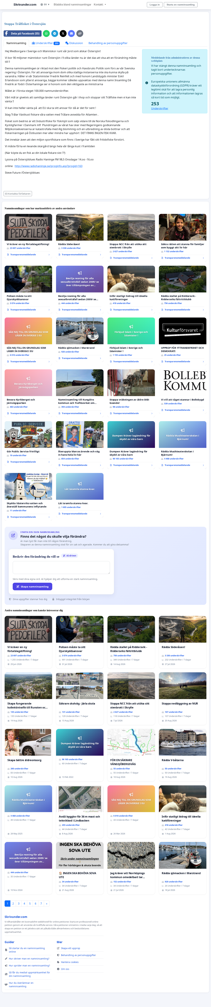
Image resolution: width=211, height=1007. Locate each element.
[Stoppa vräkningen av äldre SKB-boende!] (131, 393)
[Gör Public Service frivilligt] (28, 443)
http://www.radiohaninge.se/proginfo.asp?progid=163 (48, 166)
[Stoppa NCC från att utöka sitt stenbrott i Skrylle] (131, 238)
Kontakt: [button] (99, 4)
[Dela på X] (63, 33)
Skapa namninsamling (35, 586)
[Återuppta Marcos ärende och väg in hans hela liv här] (80, 445)
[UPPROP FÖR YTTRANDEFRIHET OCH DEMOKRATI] (182, 341)
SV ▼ (47, 4)
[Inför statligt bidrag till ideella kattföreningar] (131, 290)
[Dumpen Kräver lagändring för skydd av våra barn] (131, 445)
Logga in (155, 4)
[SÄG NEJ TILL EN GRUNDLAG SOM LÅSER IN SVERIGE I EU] (28, 341)
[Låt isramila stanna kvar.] (80, 495)
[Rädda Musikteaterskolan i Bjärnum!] (182, 445)
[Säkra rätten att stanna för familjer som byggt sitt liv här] (182, 238)
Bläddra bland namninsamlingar (72, 4)
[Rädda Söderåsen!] (80, 236)
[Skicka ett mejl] (71, 33)
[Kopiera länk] (79, 33)
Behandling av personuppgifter (108, 43)
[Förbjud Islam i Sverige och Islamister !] (131, 341)
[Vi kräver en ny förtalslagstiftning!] (28, 236)
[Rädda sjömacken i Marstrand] (80, 340)
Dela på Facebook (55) (25, 33)
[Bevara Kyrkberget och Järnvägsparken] (28, 393)
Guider (9, 942)
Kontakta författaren (19, 193)
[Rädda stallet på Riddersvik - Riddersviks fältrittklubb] (182, 290)
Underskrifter (46, 43)
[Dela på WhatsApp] (46, 33)
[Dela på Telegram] (54, 33)
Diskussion (76, 43)
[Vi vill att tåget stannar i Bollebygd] (182, 391)
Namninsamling (16, 43)
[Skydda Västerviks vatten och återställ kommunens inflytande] (28, 497)
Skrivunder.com (25, 4)
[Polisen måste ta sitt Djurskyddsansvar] (28, 290)
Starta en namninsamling (181, 4)
